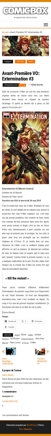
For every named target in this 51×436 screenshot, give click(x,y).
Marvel (5, 343)
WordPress (31, 425)
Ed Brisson (15, 338)
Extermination (27, 339)
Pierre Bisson (37, 85)
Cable (30, 335)
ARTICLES (20, 62)
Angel (16, 335)
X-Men (33, 342)
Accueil (5, 32)
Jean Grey (39, 338)
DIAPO (31, 62)
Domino (5, 339)
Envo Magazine (25, 429)
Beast (23, 334)
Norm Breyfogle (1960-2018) (7, 361)
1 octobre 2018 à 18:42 (9, 401)
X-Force (25, 343)
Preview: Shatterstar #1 (42, 361)
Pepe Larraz (15, 342)
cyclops (37, 334)
